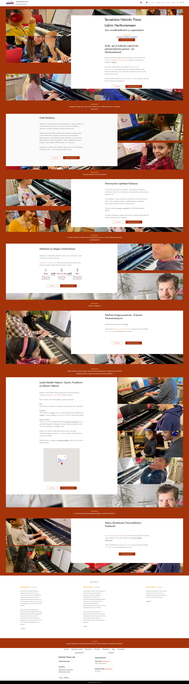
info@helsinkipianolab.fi (64, 661)
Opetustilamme (100, 658)
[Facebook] (183, 2)
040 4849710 (62, 666)
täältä (126, 324)
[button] (160, 2)
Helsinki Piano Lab (22, 1)
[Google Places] (181, 2)
